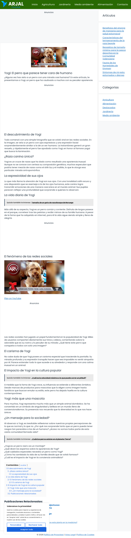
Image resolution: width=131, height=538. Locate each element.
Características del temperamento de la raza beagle (114, 40)
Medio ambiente (84, 4)
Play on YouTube (12, 298)
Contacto (122, 4)
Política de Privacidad (53, 534)
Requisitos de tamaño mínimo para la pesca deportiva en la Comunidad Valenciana (114, 53)
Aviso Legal (70, 534)
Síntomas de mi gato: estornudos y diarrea (114, 74)
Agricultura (48, 4)
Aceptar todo (26, 529)
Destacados (109, 107)
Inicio (35, 4)
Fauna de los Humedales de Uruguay (110, 65)
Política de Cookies (85, 534)
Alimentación (105, 4)
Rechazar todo (35, 525)
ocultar (23, 465)
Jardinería (65, 4)
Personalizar (15, 525)
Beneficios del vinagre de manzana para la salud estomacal (114, 30)
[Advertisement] (49, 27)
